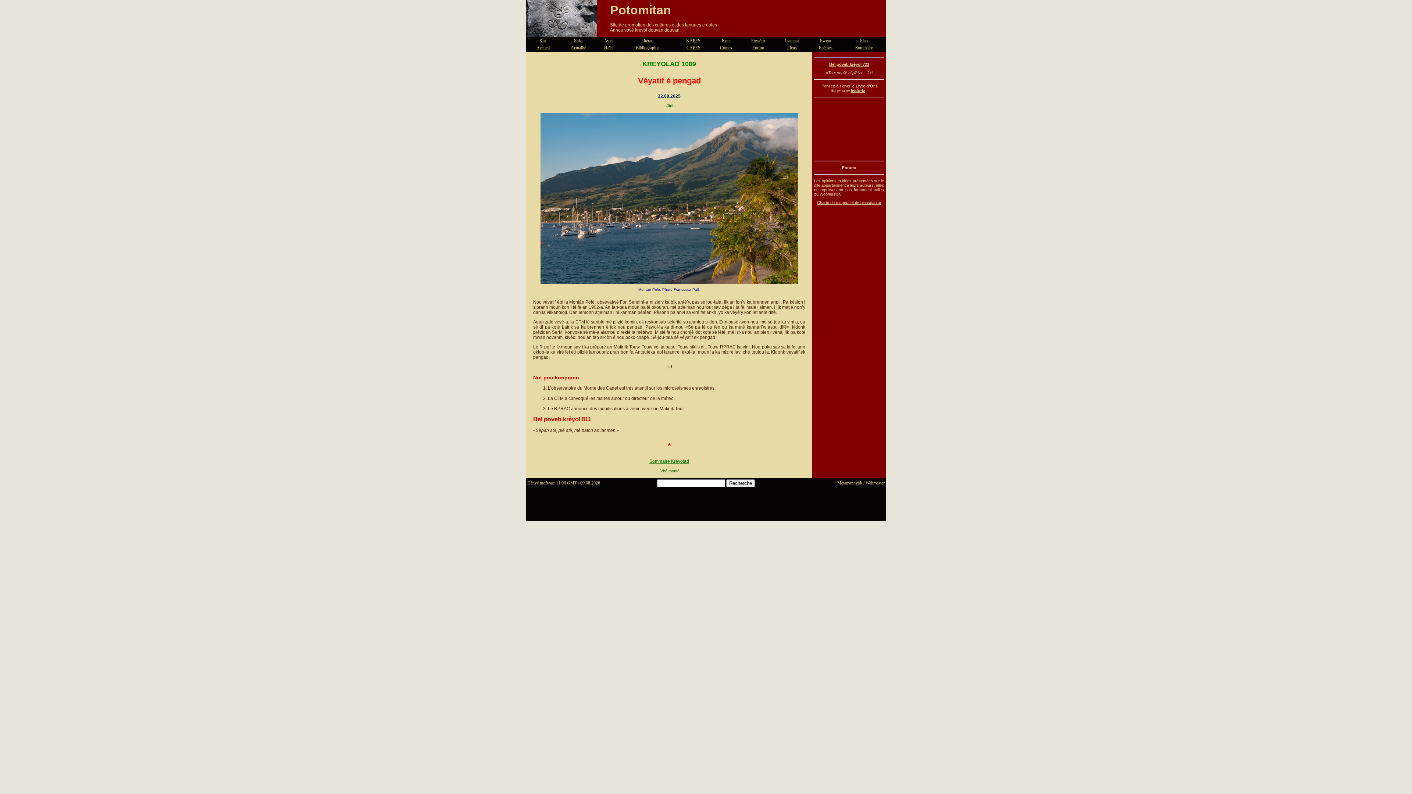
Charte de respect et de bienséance (849, 202)
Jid (669, 105)
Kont (726, 40)
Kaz (542, 40)
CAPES (693, 47)
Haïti (608, 47)
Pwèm (825, 40)
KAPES (693, 40)
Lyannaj (792, 40)
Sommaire (864, 47)
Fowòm (758, 40)
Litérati (647, 40)
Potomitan (640, 10)
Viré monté (670, 471)
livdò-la (858, 90)
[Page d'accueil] (561, 32)
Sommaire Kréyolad (669, 461)
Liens (792, 47)
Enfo (578, 40)
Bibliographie (647, 47)
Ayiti (608, 40)
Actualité (578, 47)
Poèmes (825, 47)
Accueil (543, 47)
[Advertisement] (849, 129)
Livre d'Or (865, 86)
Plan (864, 40)
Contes (726, 47)
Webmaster (830, 194)
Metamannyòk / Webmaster (861, 483)
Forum (758, 47)
